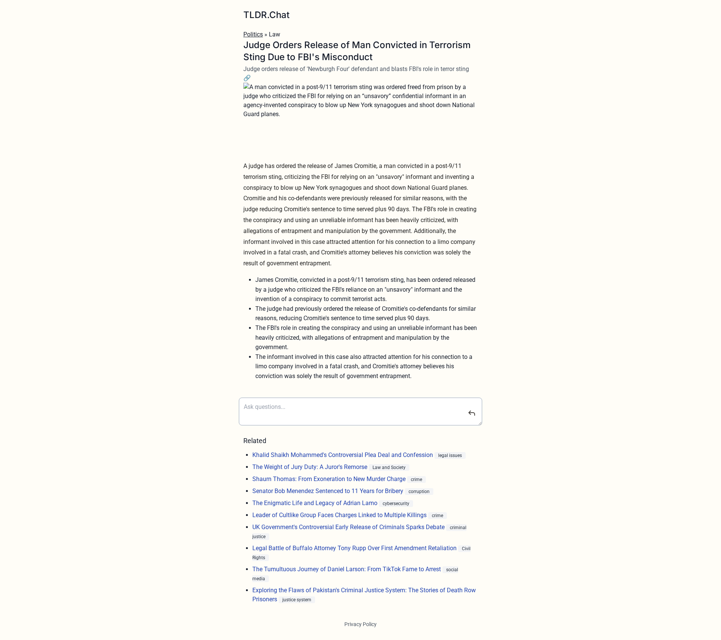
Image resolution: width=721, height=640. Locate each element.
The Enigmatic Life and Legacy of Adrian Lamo (315, 503)
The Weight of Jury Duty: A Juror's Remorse (310, 467)
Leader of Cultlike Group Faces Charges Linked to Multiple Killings (340, 515)
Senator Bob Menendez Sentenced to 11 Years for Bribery (328, 491)
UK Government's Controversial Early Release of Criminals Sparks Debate (349, 527)
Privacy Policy (360, 624)
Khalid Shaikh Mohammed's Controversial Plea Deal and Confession (343, 454)
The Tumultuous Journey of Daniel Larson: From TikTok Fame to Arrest (347, 569)
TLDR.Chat (266, 14)
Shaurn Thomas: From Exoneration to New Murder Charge (329, 479)
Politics (253, 34)
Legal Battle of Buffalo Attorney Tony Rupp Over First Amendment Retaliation (355, 548)
